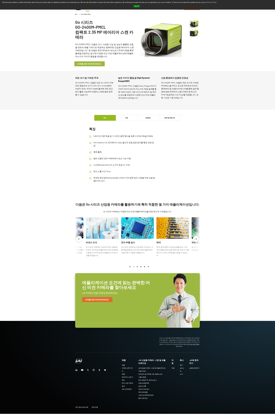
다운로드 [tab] (148, 118)
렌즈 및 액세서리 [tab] (169, 118)
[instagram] (93, 370)
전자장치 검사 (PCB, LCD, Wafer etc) (150, 374)
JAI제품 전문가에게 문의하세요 (89, 64)
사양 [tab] (126, 118)
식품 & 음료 (142, 377)
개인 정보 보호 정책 (81, 407)
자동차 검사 (142, 371)
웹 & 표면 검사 (143, 398)
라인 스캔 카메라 (127, 383)
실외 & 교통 (142, 386)
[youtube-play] (82, 370)
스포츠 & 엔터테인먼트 (146, 395)
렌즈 (123, 386)
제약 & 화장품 (143, 392)
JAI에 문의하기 (194, 361)
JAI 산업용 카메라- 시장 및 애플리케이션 (152, 361)
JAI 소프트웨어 (127, 389)
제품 (124, 360)
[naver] (105, 370)
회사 (182, 360)
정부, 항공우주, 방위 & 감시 (147, 380)
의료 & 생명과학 (143, 383)
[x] (88, 370)
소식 (181, 374)
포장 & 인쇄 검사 (143, 389)
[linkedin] (76, 370)
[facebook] (99, 370)
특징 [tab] (104, 118)
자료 (172, 361)
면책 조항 (95, 407)
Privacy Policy (211, 2)
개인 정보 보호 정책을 (193, 344)
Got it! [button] (137, 6)
